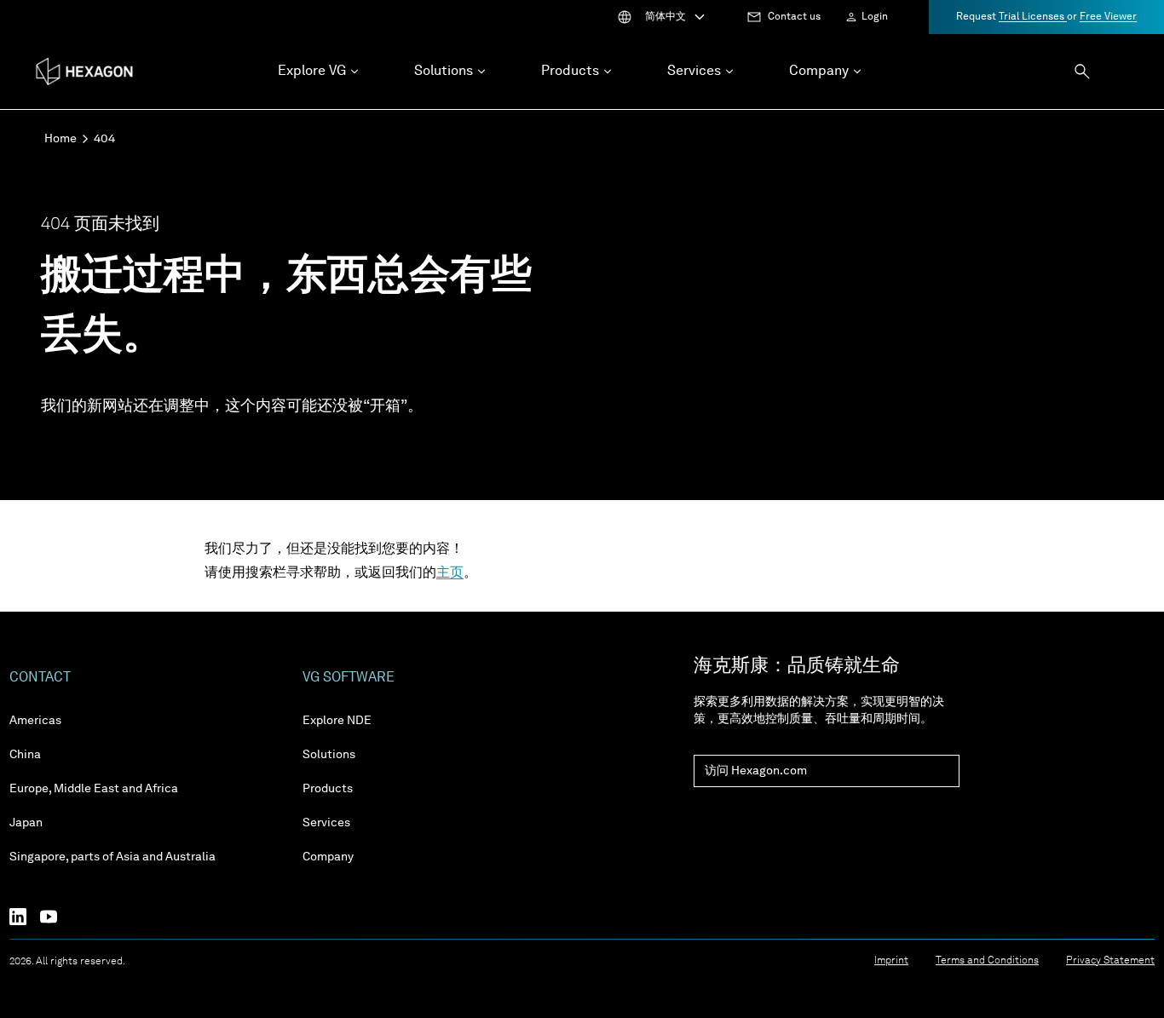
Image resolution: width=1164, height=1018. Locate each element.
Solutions (329, 755)
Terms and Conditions (987, 961)
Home (60, 139)
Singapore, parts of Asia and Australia (112, 857)
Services (326, 823)
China (25, 755)
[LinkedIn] (24, 916)
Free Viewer (1108, 17)
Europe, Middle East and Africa (93, 789)
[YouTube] (55, 916)
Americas (35, 721)
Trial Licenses (1033, 17)
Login (874, 17)
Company (328, 857)
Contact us (794, 17)
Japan (26, 823)
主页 (450, 573)
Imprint (891, 961)
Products (328, 789)
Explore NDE (337, 721)
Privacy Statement (1110, 961)
